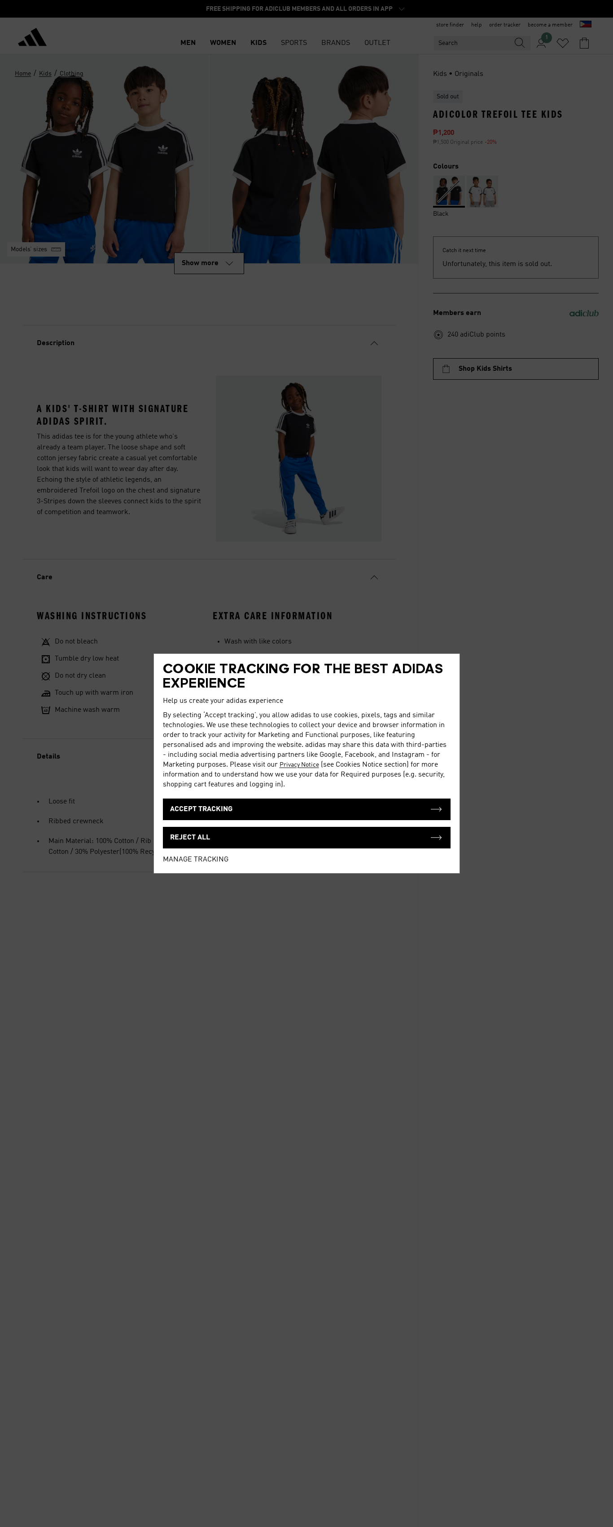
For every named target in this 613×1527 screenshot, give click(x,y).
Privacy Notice (299, 765)
